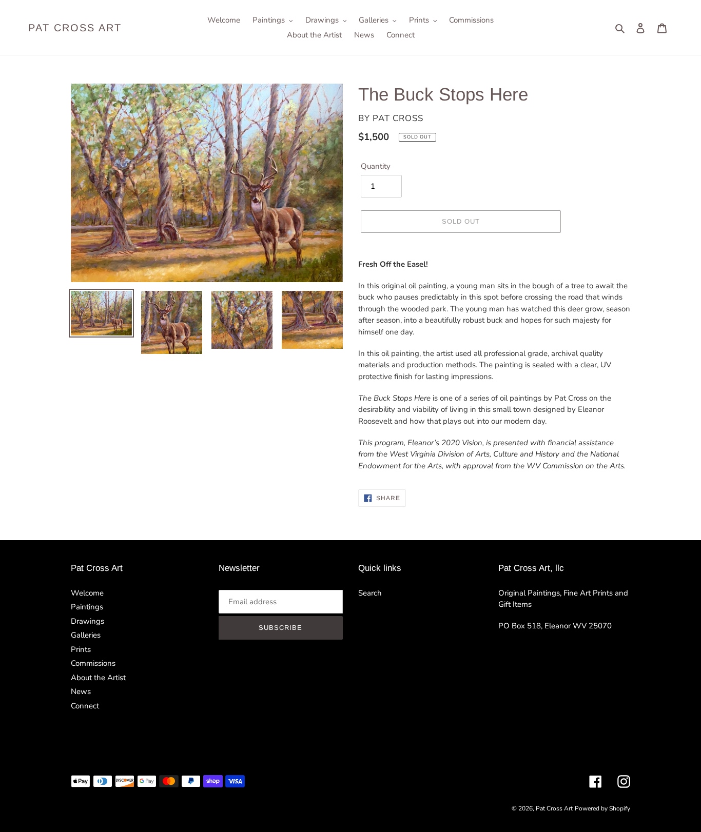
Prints (81, 649)
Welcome (87, 593)
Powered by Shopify (602, 808)
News (81, 691)
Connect (85, 706)
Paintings (87, 607)
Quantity (376, 166)
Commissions (93, 663)
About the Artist (98, 677)
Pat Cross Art (75, 27)
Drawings (87, 621)
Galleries (86, 635)
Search (370, 593)
